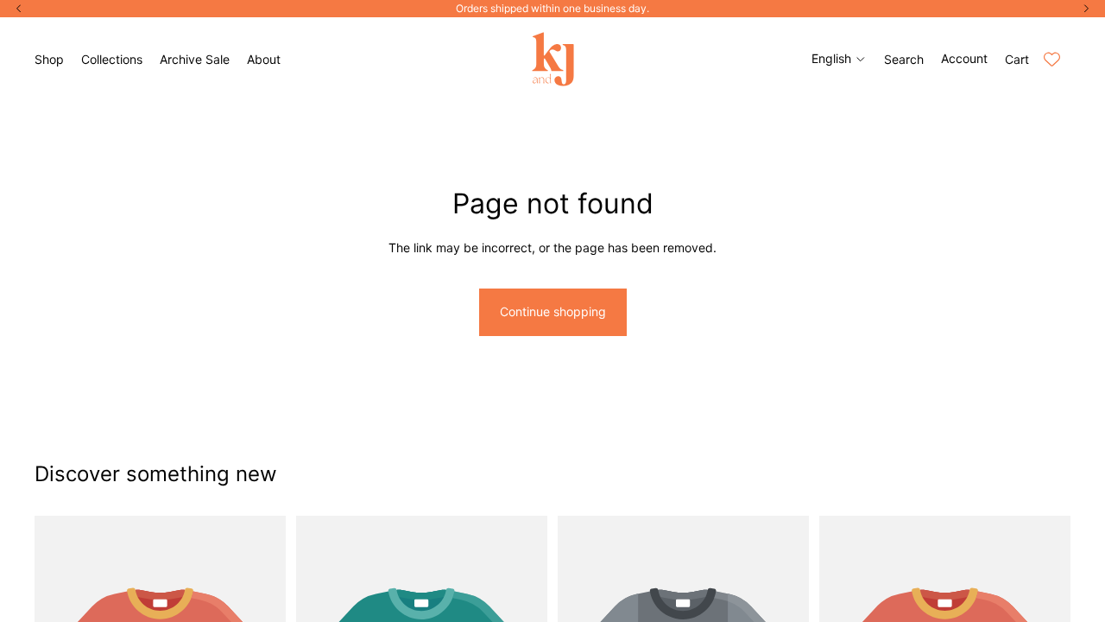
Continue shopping (553, 311)
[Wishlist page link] (1052, 59)
